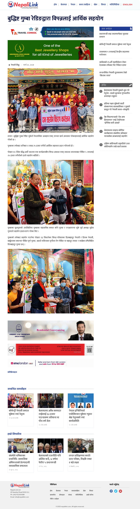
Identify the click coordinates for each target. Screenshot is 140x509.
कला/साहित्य (75, 490)
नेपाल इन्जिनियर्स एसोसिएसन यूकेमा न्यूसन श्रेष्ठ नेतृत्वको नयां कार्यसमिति (80, 416)
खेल (95, 4)
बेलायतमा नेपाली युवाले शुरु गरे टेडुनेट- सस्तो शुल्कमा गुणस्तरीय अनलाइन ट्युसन (117, 93)
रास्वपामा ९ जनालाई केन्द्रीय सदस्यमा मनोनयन (114, 53)
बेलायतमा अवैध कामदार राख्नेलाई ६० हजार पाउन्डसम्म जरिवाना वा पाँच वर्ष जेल (50, 416)
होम (55, 4)
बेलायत (64, 4)
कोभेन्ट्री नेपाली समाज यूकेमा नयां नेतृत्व (19, 412)
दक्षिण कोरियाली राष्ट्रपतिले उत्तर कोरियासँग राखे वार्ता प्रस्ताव (117, 145)
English (127, 5)
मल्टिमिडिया (114, 4)
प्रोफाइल (62, 494)
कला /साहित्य (84, 4)
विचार (103, 4)
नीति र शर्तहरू (54, 498)
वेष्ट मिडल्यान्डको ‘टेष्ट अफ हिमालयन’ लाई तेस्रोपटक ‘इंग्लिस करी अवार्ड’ (114, 120)
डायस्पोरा (53, 494)
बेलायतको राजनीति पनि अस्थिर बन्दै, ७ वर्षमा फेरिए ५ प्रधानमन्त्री (50, 459)
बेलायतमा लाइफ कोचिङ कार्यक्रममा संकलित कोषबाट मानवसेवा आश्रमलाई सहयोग (115, 133)
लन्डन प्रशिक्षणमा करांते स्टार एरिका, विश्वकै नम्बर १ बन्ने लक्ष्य (80, 459)
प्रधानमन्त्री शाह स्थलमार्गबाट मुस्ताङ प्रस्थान (113, 35)
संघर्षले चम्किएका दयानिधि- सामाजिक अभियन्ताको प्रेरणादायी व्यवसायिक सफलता (19, 460)
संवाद (70, 494)
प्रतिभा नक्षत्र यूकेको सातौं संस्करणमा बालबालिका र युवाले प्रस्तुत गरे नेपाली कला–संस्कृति (117, 106)
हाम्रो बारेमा (90, 494)
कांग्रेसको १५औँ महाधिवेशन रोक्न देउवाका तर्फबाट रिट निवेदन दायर (112, 63)
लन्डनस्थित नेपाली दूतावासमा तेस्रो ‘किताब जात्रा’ (113, 74)
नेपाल (73, 4)
